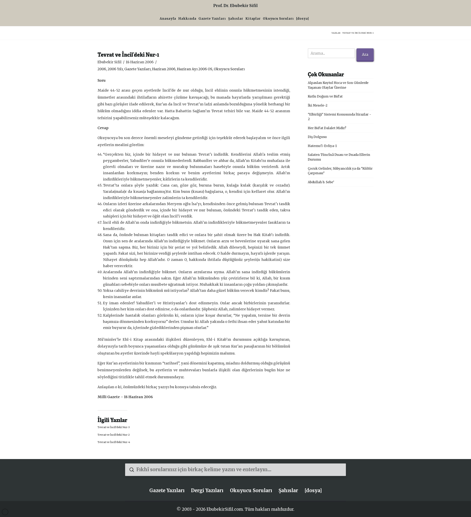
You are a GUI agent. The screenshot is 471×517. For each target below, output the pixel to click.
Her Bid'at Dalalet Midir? (327, 128)
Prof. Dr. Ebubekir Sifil (235, 6)
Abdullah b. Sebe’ (321, 182)
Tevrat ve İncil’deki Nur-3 (114, 427)
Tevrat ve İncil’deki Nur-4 (114, 442)
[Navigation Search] (311, 19)
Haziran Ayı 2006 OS (194, 69)
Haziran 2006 (164, 69)
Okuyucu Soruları (229, 69)
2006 (102, 69)
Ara (365, 54)
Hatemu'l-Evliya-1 (322, 146)
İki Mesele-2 (317, 105)
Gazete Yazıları (137, 69)
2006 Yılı (115, 69)
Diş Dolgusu (317, 137)
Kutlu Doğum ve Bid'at (325, 96)
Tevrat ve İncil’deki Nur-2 (114, 434)
